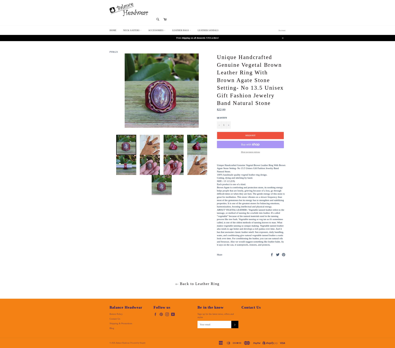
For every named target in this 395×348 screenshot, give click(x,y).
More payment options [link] (250, 152)
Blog (112, 328)
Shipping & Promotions (121, 323)
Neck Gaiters (131, 30)
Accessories (156, 30)
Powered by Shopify (138, 343)
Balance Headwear (122, 343)
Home (113, 30)
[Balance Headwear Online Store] (129, 9)
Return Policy (116, 314)
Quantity (222, 118)
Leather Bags (180, 30)
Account (281, 30)
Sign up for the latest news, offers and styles (216, 315)
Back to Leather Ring (199, 284)
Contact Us (115, 319)
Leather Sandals (208, 30)
